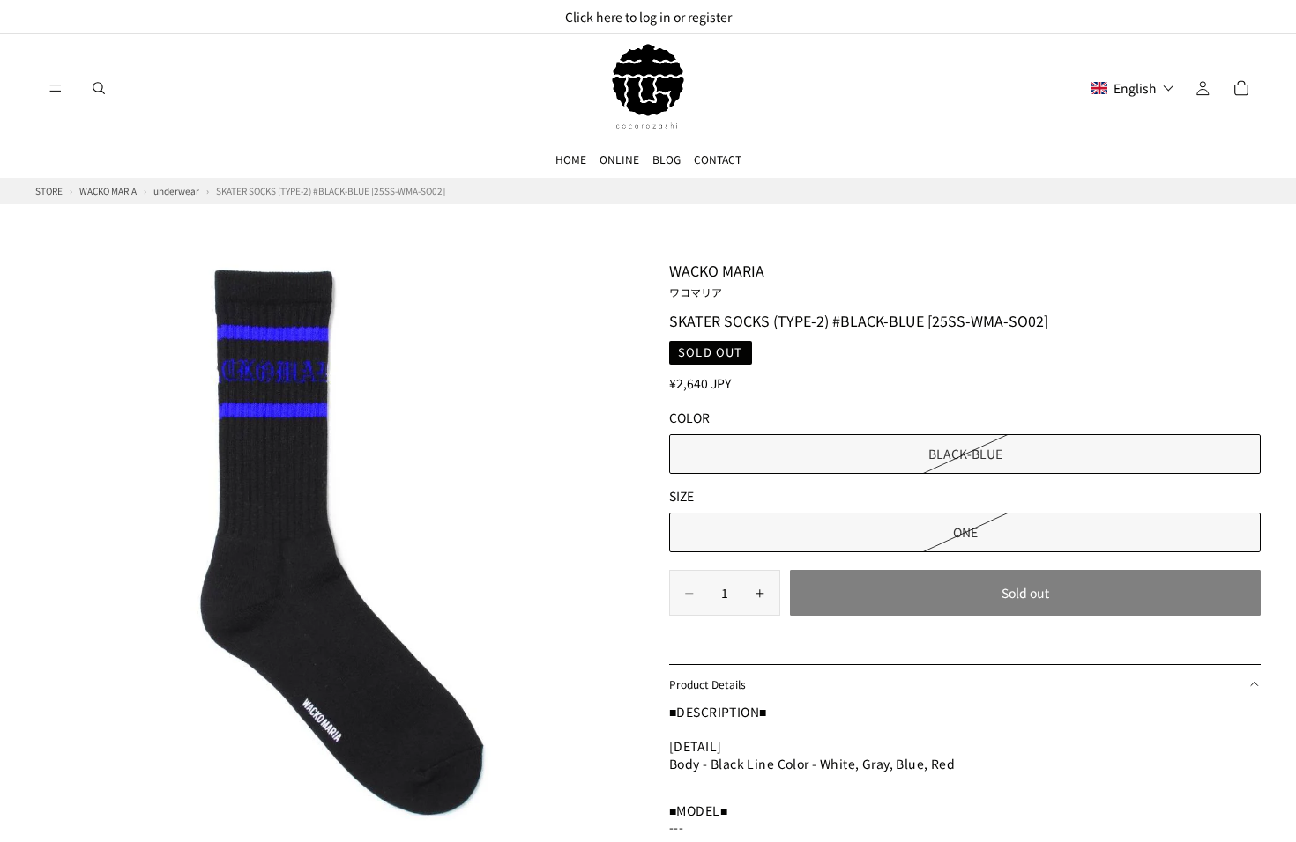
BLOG (666, 158)
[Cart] (1241, 88)
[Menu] (55, 88)
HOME (570, 158)
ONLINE (619, 158)
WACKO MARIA (716, 279)
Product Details (707, 683)
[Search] (98, 88)
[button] (1133, 88)
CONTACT (717, 158)
